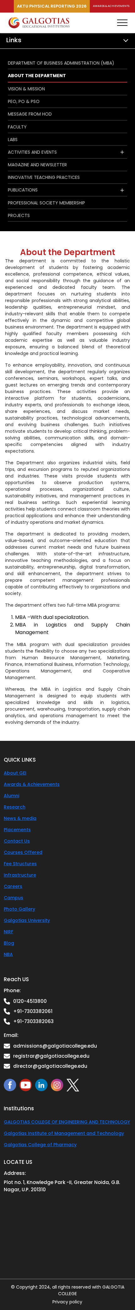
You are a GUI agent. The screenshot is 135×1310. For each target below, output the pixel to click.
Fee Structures (20, 864)
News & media (20, 818)
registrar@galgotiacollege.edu (51, 1056)
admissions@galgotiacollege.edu (55, 1046)
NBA (8, 954)
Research (14, 807)
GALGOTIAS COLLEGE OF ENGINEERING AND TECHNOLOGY (67, 1122)
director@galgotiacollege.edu (50, 1066)
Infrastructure (20, 875)
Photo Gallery (19, 909)
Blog (9, 943)
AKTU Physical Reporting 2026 (52, 6)
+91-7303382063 (33, 1021)
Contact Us (17, 841)
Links (13, 40)
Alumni (11, 795)
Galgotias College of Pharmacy (40, 1144)
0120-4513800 (30, 1001)
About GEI (15, 773)
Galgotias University (27, 920)
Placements (17, 830)
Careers (13, 886)
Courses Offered (23, 852)
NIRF (8, 932)
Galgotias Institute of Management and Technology (64, 1133)
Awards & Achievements (111, 6)
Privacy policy (67, 1302)
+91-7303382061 (32, 1011)
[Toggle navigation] (122, 23)
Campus (13, 898)
